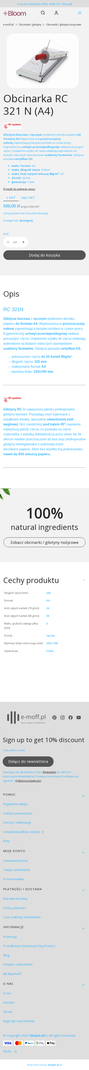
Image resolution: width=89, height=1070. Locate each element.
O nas (7, 993)
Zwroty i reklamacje (17, 822)
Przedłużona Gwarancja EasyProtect (29, 946)
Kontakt (8, 1002)
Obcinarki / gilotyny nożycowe (63, 24)
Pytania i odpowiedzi (17, 964)
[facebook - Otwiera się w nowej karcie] (70, 717)
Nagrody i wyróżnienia (19, 1021)
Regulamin (49, 772)
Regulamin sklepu (15, 804)
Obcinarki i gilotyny (30, 24)
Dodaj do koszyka (44, 255)
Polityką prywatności (28, 781)
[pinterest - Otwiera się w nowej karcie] (54, 717)
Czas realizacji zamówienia (22, 917)
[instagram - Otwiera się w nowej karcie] (62, 717)
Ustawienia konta (15, 860)
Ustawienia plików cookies (22, 832)
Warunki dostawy (15, 898)
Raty (6, 841)
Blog (6, 955)
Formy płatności (14, 908)
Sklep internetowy (43, 1064)
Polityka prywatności (17, 813)
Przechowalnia (13, 879)
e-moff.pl (8, 24)
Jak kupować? (12, 973)
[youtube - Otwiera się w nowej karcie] (78, 717)
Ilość (6, 234)
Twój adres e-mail (14, 750)
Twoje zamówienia (16, 870)
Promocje (10, 937)
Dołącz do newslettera (28, 761)
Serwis (8, 1011)
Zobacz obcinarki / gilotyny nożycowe (44, 542)
